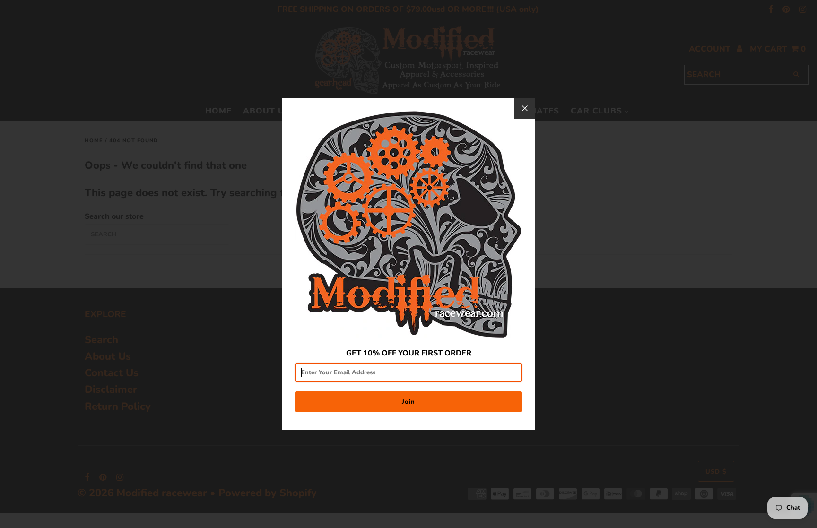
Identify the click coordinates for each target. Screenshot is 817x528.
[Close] (524, 108)
